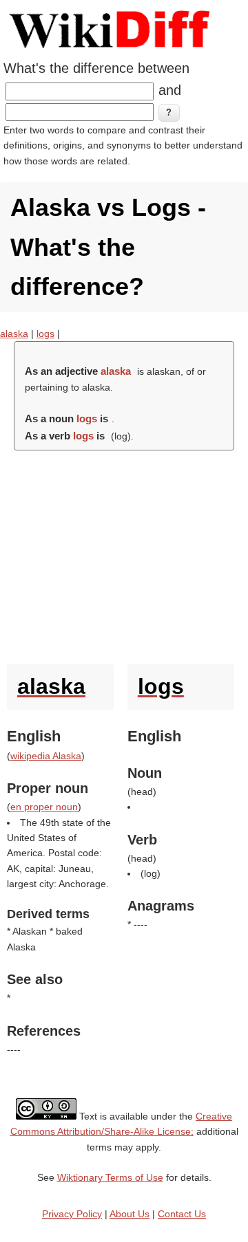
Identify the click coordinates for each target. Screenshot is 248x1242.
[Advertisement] (124, 553)
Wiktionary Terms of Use (110, 1177)
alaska (14, 333)
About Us (129, 1213)
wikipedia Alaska (45, 755)
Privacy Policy (72, 1213)
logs (45, 333)
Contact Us (182, 1213)
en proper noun (44, 806)
